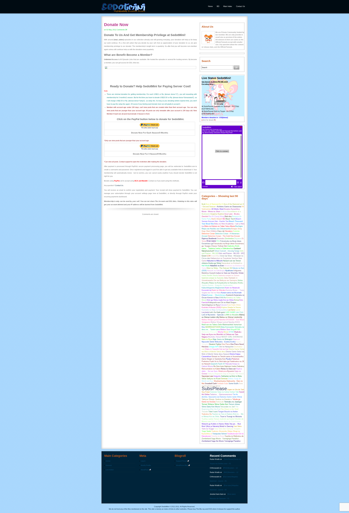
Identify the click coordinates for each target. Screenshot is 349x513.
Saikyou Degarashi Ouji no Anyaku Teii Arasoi (225, 374)
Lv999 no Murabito (231, 315)
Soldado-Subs (222, 383)
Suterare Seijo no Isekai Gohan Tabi (224, 392)
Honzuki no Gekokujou (216, 271)
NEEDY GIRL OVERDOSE (232, 337)
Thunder (205, 412)
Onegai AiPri (214, 347)
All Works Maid (217, 209)
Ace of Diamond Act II (214, 204)
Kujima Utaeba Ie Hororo (231, 307)
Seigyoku (217, 376)
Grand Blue (215, 256)
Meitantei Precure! (209, 332)
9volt (203, 204)
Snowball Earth (211, 383)
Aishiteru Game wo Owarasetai (229, 207)
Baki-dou (228, 216)
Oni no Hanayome (226, 347)
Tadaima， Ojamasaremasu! (221, 394)
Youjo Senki (206, 431)
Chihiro (214, 231)
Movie (226, 332)
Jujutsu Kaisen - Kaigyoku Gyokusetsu (217, 285)
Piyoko (228, 359)
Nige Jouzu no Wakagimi (222, 339)
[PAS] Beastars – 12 (230, 468)
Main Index (227, 6)
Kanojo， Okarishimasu (216, 295)
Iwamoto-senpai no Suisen (228, 275)
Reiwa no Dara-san (228, 369)
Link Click (239, 312)
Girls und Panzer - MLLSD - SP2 (231, 253)
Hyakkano (229, 271)
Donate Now (116, 24)
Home (210, 6)
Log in (143, 461)
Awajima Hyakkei (217, 214)
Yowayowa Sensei (219, 434)
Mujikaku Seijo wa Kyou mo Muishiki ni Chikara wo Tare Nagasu (221, 334)
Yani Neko (238, 426)
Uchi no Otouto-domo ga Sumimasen (225, 421)
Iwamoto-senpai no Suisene (212, 278)
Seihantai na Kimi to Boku (231, 376)
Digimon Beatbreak (209, 238)
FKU (218, 241)
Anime (108, 461)
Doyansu (237, 238)
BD (218, 6)
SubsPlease (214, 388)
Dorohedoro (229, 238)
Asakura (223, 211)
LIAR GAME (230, 312)
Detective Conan (208, 234)
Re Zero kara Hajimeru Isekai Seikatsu (228, 366)
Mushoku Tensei (214, 337)
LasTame (231, 310)
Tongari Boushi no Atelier (228, 412)
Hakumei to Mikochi (214, 261)
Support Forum (181, 461)
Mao (203, 327)
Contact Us (240, 6)
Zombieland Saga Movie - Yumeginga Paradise (220, 439)
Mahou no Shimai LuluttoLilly (230, 317)
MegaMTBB (235, 329)
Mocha (220, 332)
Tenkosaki (220, 402)
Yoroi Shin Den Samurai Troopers (227, 429)
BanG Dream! (216, 219)
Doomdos (221, 238)
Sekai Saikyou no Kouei (211, 379)
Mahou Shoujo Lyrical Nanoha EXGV (225, 322)
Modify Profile (146, 465)
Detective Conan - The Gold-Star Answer (224, 236)
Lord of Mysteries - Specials (213, 315)
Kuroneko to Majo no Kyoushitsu (214, 310)
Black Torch (230, 219)
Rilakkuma (222, 371)
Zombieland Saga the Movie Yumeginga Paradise (221, 441)
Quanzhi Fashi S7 (218, 364)
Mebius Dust (225, 329)
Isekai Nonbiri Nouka (210, 275)
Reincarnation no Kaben (211, 369)
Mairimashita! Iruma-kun (232, 325)
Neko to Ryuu (207, 339)
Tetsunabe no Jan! (227, 407)
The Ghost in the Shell (229, 409)
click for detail (207, 120)
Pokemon (235, 359)
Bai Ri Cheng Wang (216, 216)
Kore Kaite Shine (234, 305)
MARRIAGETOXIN (212, 327)
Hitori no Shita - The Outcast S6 (219, 268)
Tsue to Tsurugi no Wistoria (231, 416)
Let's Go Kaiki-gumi (217, 312)
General (109, 465)
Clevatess (229, 231)
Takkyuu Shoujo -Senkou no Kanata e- (217, 399)
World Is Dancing (226, 426)
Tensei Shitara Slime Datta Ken (215, 404)
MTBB (231, 332)
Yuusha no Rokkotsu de (234, 436)
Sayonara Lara (207, 376)
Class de (220, 231)
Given (204, 256)
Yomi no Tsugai (208, 429)
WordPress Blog (182, 465)
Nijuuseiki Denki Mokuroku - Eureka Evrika (218, 342)
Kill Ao (223, 298)
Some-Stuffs (234, 383)
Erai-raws (211, 241)
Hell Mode (206, 266)
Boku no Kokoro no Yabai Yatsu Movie (219, 226)
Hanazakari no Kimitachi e (231, 263)
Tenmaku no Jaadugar (233, 402)
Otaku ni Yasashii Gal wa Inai (216, 349)
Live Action (110, 470)
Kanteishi (230, 295)
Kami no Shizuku (218, 290)
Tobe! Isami (213, 412)
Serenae (224, 379)
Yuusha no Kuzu (217, 436)
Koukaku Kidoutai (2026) (211, 307)
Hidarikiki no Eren (217, 266)
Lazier (237, 310)
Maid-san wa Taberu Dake (212, 325)
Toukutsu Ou (207, 414)
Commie (236, 231)
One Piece (226, 344)
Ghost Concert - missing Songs (227, 251)
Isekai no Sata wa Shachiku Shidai (229, 273)
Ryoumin (230, 371)
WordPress (145, 470)
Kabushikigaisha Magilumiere (213, 288)
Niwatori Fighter (215, 344)
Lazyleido (205, 312)
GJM (208, 256)
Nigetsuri (236, 339)
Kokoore (223, 305)
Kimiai (236, 300)
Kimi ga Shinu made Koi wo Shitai (220, 300)
